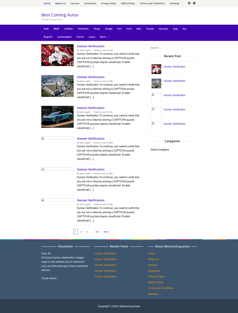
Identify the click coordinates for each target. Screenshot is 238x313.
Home (151, 253)
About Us (153, 259)
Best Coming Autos (59, 15)
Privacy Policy (156, 276)
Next (106, 231)
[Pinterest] (189, 3)
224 (97, 231)
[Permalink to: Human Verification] (57, 54)
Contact (152, 265)
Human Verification (90, 46)
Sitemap (153, 294)
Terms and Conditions (160, 288)
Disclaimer (154, 271)
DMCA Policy (156, 282)
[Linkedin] (194, 3)
